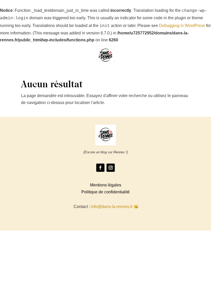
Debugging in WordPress (182, 25)
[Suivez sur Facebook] (100, 168)
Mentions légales (105, 185)
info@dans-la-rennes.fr (112, 206)
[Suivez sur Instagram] (111, 168)
